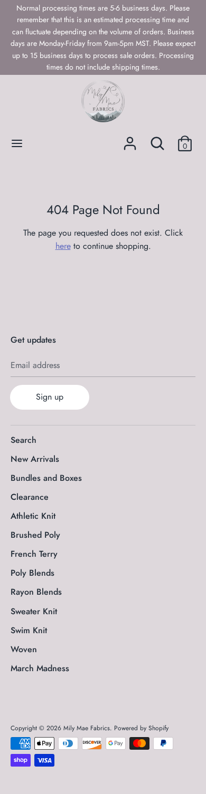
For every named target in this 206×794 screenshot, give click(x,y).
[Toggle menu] (17, 143)
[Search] (157, 139)
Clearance (30, 497)
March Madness (40, 668)
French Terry (34, 554)
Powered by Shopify (141, 728)
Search (23, 440)
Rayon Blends (36, 592)
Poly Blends (32, 573)
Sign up (49, 397)
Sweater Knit (34, 611)
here (63, 246)
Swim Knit (29, 630)
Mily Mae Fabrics (86, 728)
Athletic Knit (33, 516)
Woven (24, 649)
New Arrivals (35, 459)
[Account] (130, 139)
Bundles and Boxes (46, 478)
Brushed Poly (35, 535)
